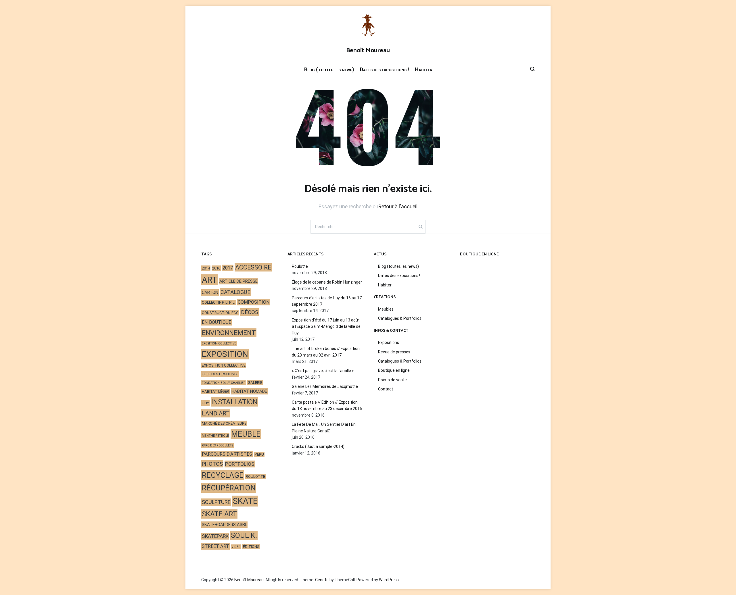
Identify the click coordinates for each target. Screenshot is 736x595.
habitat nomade (249, 391)
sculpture (216, 502)
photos (212, 464)
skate (245, 501)
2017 (228, 268)
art (209, 280)
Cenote (322, 579)
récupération (229, 488)
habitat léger (215, 391)
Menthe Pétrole (215, 436)
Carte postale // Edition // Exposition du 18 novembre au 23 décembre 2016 (327, 405)
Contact (385, 389)
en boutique (216, 322)
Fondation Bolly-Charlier (224, 383)
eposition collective (219, 343)
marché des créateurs (224, 423)
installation (234, 402)
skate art (219, 514)
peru (259, 454)
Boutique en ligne (394, 370)
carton (210, 292)
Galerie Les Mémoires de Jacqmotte (325, 386)
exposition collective (224, 365)
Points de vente (392, 380)
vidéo (236, 547)
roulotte (255, 476)
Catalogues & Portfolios (399, 318)
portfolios (239, 464)
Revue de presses (394, 352)
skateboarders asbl (224, 524)
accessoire (253, 267)
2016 (216, 268)
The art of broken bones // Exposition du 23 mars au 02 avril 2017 (326, 351)
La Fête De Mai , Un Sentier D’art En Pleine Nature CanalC (324, 427)
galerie (255, 382)
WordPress (389, 579)
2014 (206, 268)
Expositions (388, 342)
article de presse (238, 281)
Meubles (386, 309)
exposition (225, 354)
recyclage (223, 475)
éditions (251, 546)
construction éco (220, 313)
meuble (245, 434)
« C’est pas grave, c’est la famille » (323, 370)
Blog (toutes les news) (329, 69)
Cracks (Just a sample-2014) (318, 446)
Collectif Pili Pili (218, 302)
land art (216, 413)
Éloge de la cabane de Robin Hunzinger (327, 282)
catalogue (235, 292)
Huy (205, 403)
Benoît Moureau (368, 50)
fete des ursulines (220, 374)
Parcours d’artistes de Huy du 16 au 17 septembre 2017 (327, 301)
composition (254, 302)
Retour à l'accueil (397, 206)
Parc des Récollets (217, 445)
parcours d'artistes (227, 454)
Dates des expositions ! (384, 69)
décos (249, 312)
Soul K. (244, 535)
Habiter (423, 69)
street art (215, 546)
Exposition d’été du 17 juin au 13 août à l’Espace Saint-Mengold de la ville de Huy (326, 326)
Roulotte (300, 266)
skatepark (215, 536)
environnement (229, 333)
